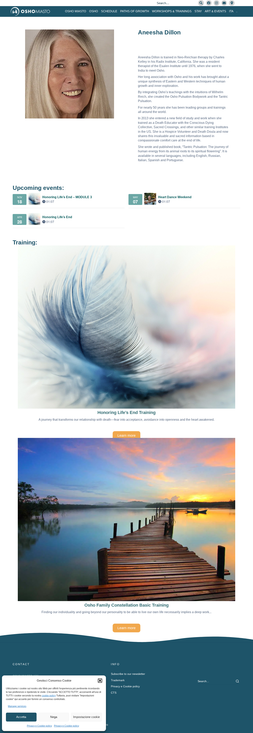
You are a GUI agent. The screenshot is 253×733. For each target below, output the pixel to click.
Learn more (126, 436)
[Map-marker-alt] (232, 3)
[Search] (201, 3)
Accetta (21, 717)
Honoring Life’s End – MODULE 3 (67, 197)
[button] (100, 681)
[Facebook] (209, 3)
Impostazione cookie (86, 717)
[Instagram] (216, 3)
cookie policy (49, 695)
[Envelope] (224, 3)
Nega (53, 717)
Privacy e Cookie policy (39, 725)
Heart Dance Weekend (175, 197)
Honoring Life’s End (57, 217)
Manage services (17, 706)
